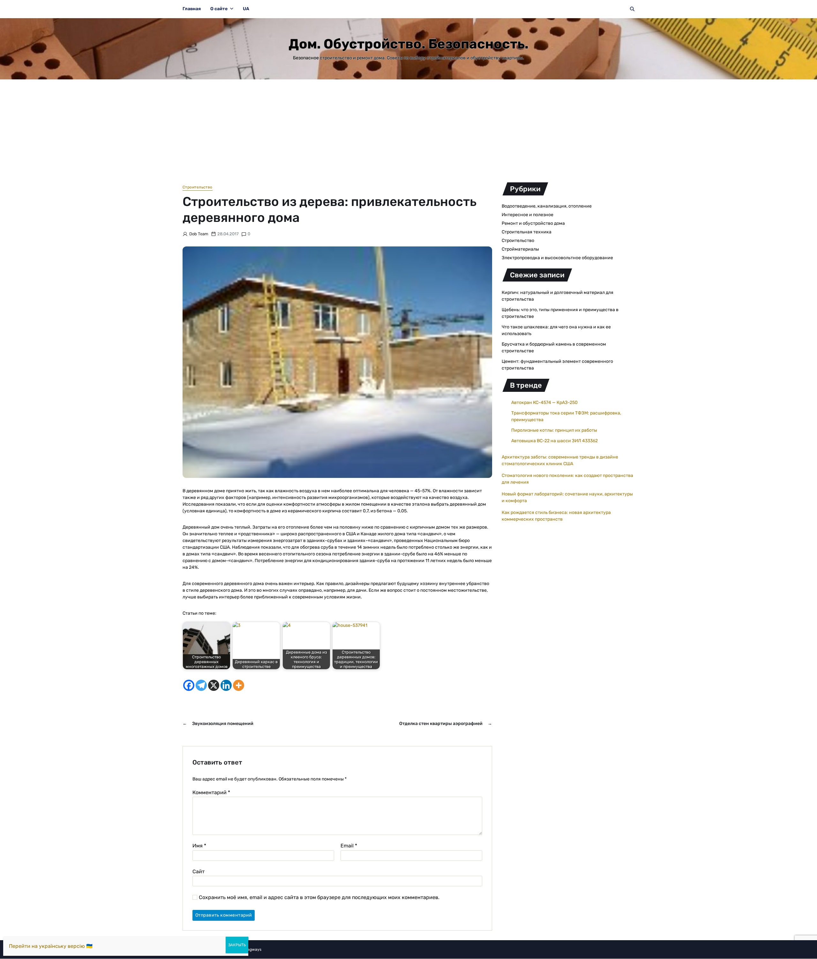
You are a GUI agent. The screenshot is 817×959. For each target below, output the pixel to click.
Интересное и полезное (527, 214)
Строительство (198, 187)
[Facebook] (188, 685)
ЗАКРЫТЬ (237, 945)
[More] (238, 685)
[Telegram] (201, 685)
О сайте (219, 8)
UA (246, 8)
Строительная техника (526, 232)
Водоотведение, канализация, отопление (547, 206)
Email (349, 846)
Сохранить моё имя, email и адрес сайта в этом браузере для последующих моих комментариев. (319, 897)
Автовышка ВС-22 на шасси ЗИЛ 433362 (554, 440)
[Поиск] (632, 9)
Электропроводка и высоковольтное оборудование (557, 257)
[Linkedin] (226, 685)
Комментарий (211, 792)
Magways (252, 949)
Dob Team (198, 233)
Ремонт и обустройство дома (533, 223)
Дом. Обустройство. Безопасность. (408, 44)
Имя (199, 846)
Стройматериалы (520, 249)
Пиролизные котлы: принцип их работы (554, 430)
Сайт (198, 871)
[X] (213, 685)
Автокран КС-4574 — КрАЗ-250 (544, 402)
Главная (192, 8)
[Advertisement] (408, 127)
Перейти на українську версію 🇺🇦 (51, 946)
